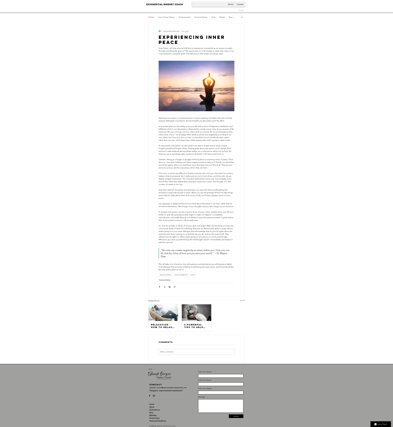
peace (193, 275)
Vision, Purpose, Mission (166, 17)
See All (242, 300)
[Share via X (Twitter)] (165, 287)
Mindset (222, 17)
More (231, 17)
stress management (181, 275)
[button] (242, 17)
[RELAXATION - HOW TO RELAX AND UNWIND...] (163, 312)
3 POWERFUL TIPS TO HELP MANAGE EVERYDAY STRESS (193, 325)
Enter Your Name (204, 372)
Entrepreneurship (184, 17)
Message (201, 397)
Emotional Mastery (200, 17)
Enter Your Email (204, 380)
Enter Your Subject (205, 388)
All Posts (151, 17)
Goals (213, 17)
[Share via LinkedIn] (170, 287)
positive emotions (165, 275)
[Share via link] (175, 287)
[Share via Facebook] (160, 287)
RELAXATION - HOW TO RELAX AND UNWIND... (161, 325)
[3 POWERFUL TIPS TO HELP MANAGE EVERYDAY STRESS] (196, 312)
